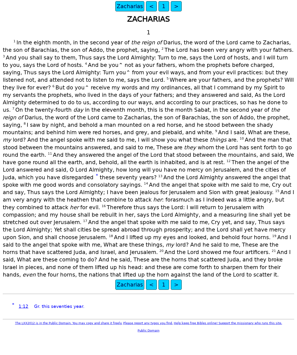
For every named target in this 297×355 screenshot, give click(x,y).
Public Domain (148, 330)
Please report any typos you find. (148, 323)
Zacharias (130, 6)
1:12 (23, 306)
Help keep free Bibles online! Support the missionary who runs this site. (228, 323)
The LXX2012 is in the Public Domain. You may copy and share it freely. (68, 323)
